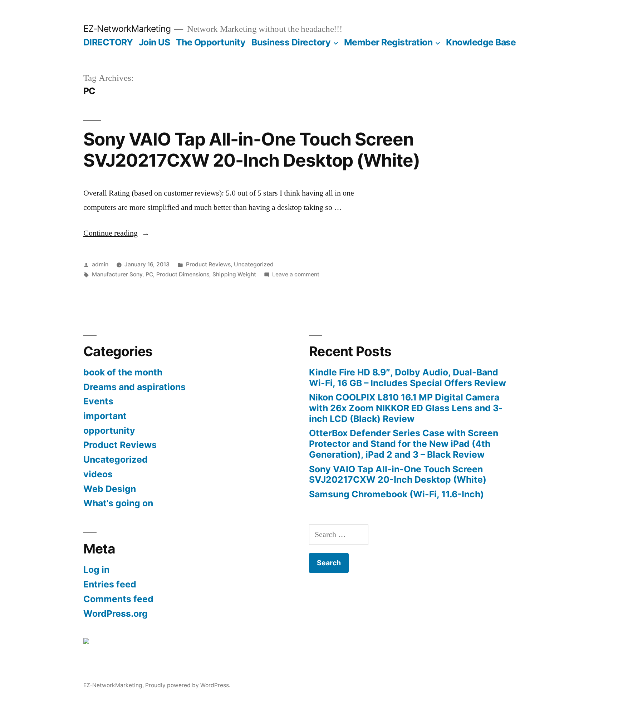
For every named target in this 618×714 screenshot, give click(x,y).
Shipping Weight (234, 274)
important (105, 415)
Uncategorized (254, 264)
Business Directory (290, 42)
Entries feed (109, 584)
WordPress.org (115, 613)
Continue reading (116, 233)
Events (98, 401)
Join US (154, 42)
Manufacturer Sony (117, 274)
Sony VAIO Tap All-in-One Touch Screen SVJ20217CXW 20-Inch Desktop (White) (251, 149)
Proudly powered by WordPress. (187, 685)
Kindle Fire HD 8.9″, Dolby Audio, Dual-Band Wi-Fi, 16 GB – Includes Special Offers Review (407, 377)
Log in (96, 569)
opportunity (109, 430)
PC (149, 274)
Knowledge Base (481, 42)
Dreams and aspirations (134, 386)
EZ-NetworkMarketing (127, 28)
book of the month (122, 372)
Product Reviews (208, 264)
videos (98, 474)
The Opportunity (211, 42)
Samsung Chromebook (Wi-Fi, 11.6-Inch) (396, 494)
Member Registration (388, 42)
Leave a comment (295, 274)
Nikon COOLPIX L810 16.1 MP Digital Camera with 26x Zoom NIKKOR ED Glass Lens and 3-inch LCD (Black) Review (406, 408)
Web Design (109, 488)
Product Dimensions (182, 274)
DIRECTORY (108, 42)
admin (100, 264)
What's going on (118, 503)
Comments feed (118, 599)
